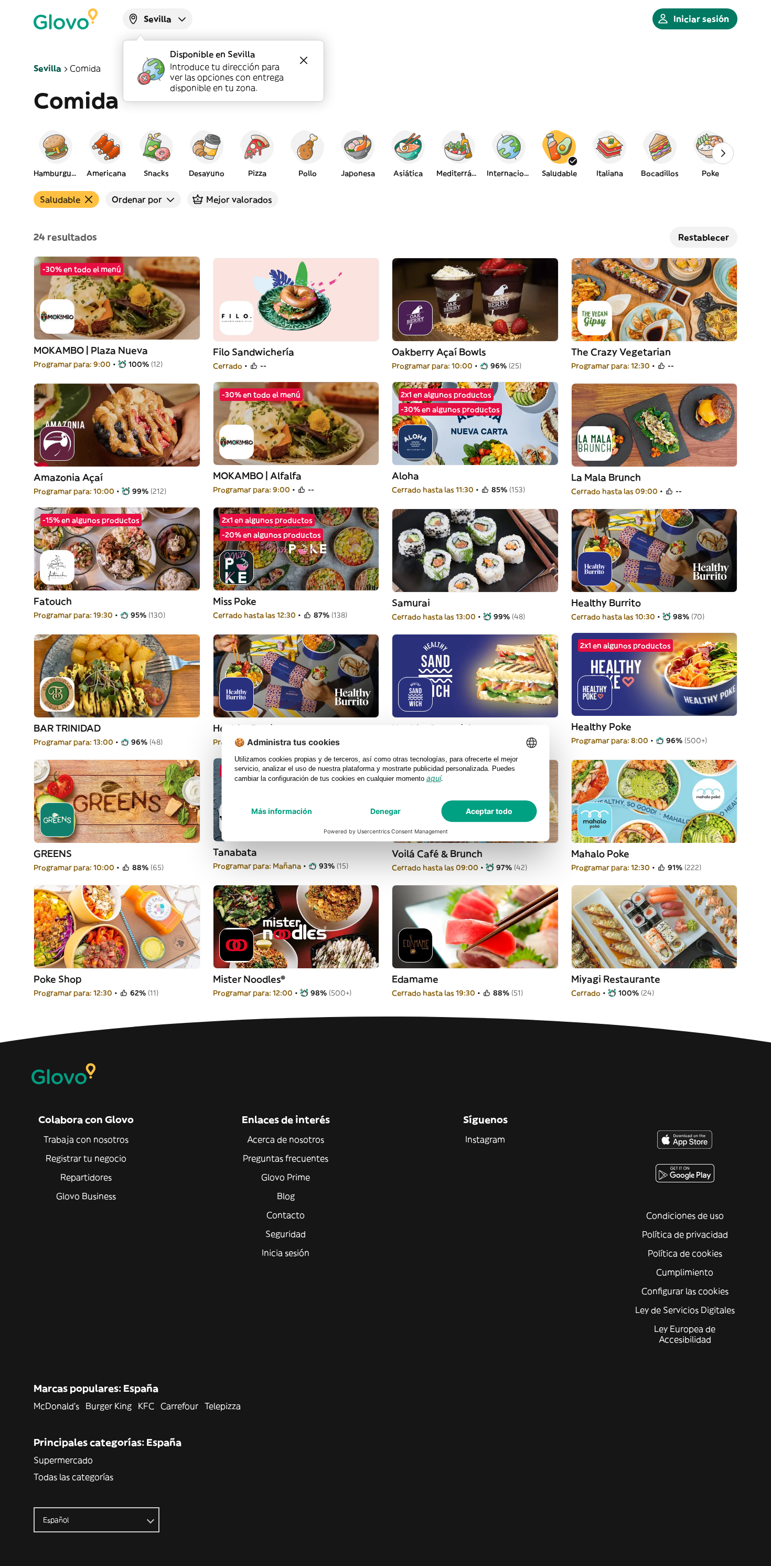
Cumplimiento (684, 1272)
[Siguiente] (722, 153)
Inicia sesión (285, 1252)
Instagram (485, 1139)
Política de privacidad (685, 1234)
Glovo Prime (285, 1177)
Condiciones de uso (685, 1215)
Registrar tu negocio (86, 1158)
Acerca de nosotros (285, 1139)
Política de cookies (685, 1253)
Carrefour (179, 1406)
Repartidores (86, 1177)
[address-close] (303, 60)
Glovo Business (86, 1196)
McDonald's (56, 1406)
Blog (286, 1196)
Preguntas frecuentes (285, 1158)
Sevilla (47, 68)
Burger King (108, 1406)
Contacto (285, 1215)
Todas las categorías (73, 1477)
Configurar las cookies (685, 1291)
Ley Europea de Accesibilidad (684, 1334)
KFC (146, 1406)
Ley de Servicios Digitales (685, 1310)
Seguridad (285, 1234)
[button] (56, 153)
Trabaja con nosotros (86, 1139)
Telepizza (223, 1406)
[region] (385, 153)
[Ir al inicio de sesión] (66, 18)
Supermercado (63, 1460)
